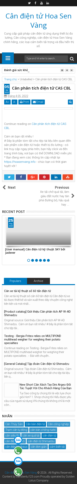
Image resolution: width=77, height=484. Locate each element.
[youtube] (41, 3)
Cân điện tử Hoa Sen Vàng (39, 20)
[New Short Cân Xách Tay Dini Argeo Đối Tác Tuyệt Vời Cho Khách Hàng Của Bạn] (11, 390)
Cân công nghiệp (58, 424)
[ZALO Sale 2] (18, 461)
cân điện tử (38, 33)
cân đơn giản (39, 446)
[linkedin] (48, 3)
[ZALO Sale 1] (18, 440)
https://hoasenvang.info (20, 162)
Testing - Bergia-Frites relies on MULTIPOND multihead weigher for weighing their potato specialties (32, 339)
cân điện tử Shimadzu (41, 441)
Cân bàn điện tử (35, 424)
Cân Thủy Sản (14, 424)
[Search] (72, 58)
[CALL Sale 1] (18, 450)
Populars (15, 281)
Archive (38, 281)
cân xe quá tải (31, 435)
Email (39, 101)
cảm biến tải (57, 446)
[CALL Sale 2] (18, 472)
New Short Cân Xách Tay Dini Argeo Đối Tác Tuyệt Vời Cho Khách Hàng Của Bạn (45, 386)
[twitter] (29, 3)
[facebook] (35, 3)
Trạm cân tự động (16, 429)
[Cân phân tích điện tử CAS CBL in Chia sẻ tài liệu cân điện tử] (38, 108)
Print (26, 101)
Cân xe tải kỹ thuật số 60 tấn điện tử (27, 291)
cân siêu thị (12, 435)
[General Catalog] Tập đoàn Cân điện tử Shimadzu (36, 364)
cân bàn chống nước (43, 429)
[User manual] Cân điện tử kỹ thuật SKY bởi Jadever (35, 250)
